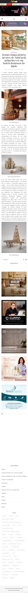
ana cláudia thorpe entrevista (12, 522)
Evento (5, 543)
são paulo (6, 574)
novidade (19, 562)
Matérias (3, 493)
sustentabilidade (19, 571)
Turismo (5, 577)
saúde (18, 568)
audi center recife (8, 528)
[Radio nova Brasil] (14, 26)
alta (17, 516)
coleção (18, 534)
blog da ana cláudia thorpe (11, 531)
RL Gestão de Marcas (18, 588)
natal (4, 562)
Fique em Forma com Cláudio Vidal (10, 490)
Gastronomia (15, 546)
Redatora (6, 259)
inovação (11, 550)
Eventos (3, 486)
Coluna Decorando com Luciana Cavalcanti (12, 472)
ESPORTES (15, 4)
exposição (6, 546)
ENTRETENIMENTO (22, 4)
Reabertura (15, 565)
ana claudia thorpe (8, 519)
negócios (11, 562)
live (13, 553)
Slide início (4, 503)
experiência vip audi (15, 543)
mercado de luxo (8, 559)
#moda (4, 516)
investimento (21, 550)
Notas (3, 496)
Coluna (3, 469)
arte (14, 525)
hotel (4, 550)
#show (11, 516)
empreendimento (7, 540)
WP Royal (17, 590)
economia (19, 537)
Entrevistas (4, 483)
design (12, 537)
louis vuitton (7, 556)
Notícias (14, 52)
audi (19, 525)
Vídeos (3, 507)
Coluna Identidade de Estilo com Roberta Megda (13, 476)
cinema (11, 534)
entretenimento (20, 540)
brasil (4, 534)
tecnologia (14, 574)
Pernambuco (6, 565)
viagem (12, 577)
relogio (11, 568)
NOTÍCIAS (9, 4)
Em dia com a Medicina (7, 479)
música (17, 559)
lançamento (6, 553)
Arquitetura (6, 525)
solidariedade (7, 571)
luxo (15, 556)
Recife (4, 568)
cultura (5, 537)
